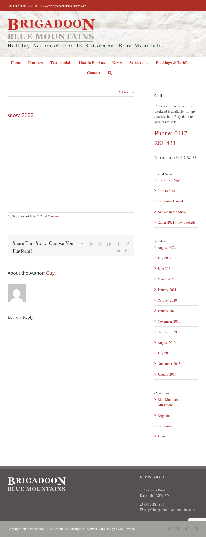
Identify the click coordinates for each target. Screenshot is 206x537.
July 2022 (164, 258)
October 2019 (167, 331)
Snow (162, 436)
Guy (14, 216)
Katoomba (165, 426)
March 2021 (166, 279)
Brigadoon (165, 415)
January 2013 (167, 374)
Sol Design (127, 528)
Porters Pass (166, 190)
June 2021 (165, 268)
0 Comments (53, 216)
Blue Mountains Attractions (169, 402)
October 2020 (167, 300)
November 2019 (169, 321)
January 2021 (167, 289)
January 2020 (167, 310)
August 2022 (167, 247)
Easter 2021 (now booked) (176, 222)
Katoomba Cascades (172, 201)
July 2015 (164, 353)
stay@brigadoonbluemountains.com (64, 6)
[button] (110, 72)
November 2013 (169, 363)
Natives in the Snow (172, 211)
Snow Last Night (170, 180)
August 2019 (167, 342)
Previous (128, 92)
